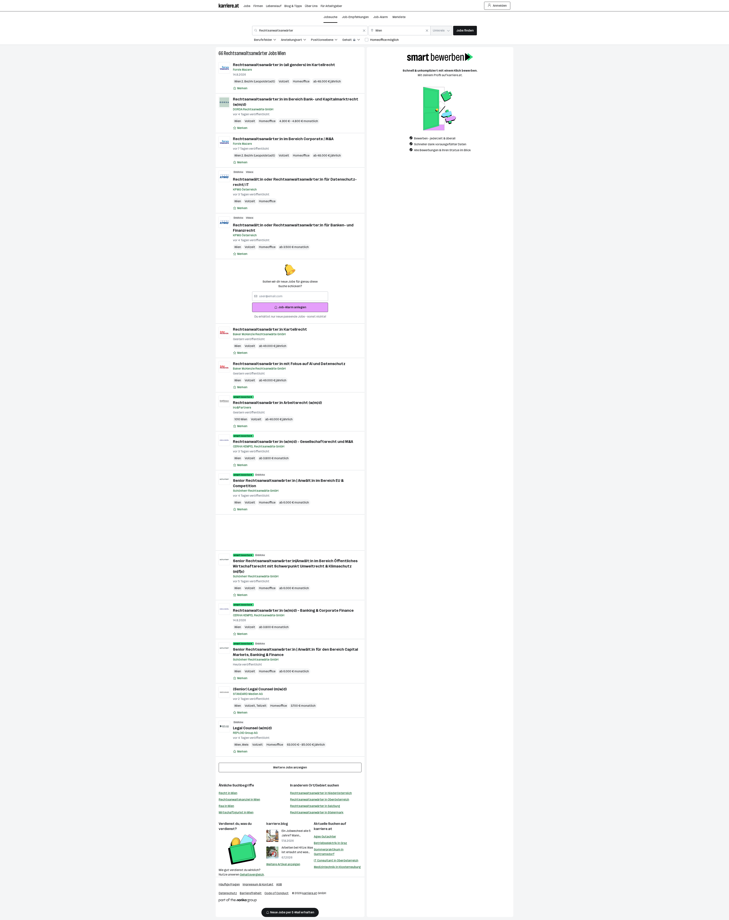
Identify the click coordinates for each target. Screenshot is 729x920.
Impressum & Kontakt (258, 884)
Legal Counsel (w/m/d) (252, 728)
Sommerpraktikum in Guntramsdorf (328, 852)
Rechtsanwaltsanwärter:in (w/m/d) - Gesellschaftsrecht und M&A (293, 441)
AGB (279, 884)
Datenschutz (228, 893)
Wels (245, 744)
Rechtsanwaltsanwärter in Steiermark (316, 812)
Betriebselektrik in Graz (330, 843)
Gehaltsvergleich (252, 874)
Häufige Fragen (229, 884)
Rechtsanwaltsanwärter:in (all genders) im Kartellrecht (284, 64)
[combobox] (310, 30)
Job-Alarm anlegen (292, 307)
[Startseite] (231, 5)
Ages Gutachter (325, 836)
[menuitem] (267, 40)
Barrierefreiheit (251, 893)
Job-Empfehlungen (355, 17)
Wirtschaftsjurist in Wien (236, 812)
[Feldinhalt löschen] (364, 30)
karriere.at (323, 829)
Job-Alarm (380, 17)
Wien (282, 53)
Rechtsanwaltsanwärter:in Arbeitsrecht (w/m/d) (277, 402)
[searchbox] (290, 296)
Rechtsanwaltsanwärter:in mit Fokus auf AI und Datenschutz (289, 363)
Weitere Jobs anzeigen (290, 767)
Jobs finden (465, 30)
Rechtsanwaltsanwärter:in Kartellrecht (270, 329)
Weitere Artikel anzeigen (283, 864)
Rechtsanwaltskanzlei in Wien (239, 799)
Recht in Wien (228, 793)
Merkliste (399, 17)
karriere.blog (277, 824)
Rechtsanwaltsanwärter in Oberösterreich (319, 799)
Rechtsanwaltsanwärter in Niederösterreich (321, 793)
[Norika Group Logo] (238, 900)
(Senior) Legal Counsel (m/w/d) (260, 689)
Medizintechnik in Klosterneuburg (337, 867)
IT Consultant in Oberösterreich (336, 860)
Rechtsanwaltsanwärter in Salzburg (315, 806)
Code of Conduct (276, 893)
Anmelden (500, 5)
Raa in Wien (226, 806)
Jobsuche (330, 17)
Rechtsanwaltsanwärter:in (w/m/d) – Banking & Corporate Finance (293, 610)
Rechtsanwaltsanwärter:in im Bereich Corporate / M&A (283, 139)
